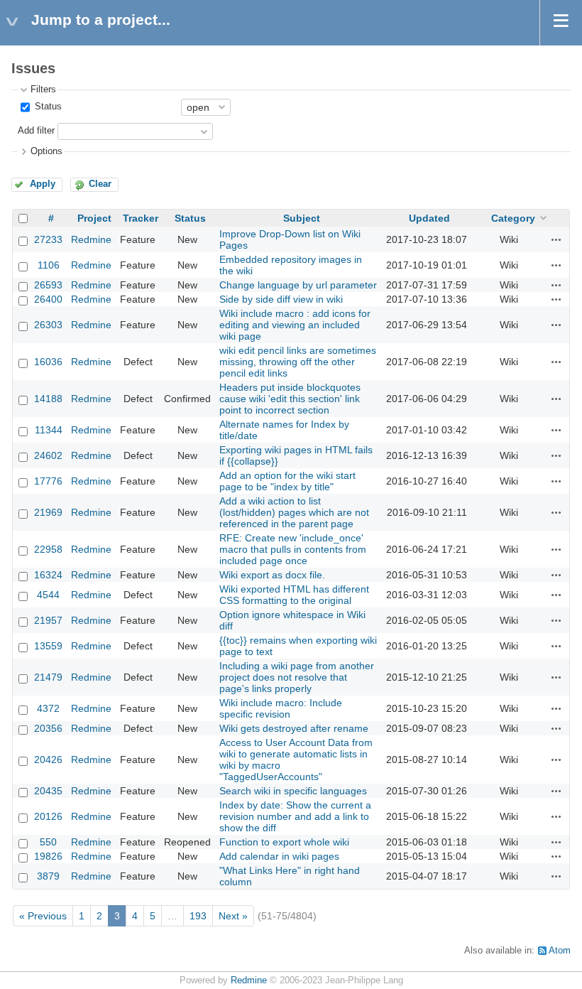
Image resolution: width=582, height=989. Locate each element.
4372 (48, 708)
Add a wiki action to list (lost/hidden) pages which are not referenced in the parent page (294, 512)
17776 (48, 481)
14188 (48, 398)
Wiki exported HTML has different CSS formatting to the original (294, 594)
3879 (48, 876)
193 (198, 916)
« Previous (43, 916)
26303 (48, 324)
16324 (48, 574)
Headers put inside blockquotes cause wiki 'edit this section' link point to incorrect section (290, 399)
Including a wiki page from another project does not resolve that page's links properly (296, 677)
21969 (48, 512)
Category (513, 218)
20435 (48, 790)
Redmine (91, 239)
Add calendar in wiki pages (279, 856)
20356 (48, 728)
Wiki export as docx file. (272, 574)
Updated (429, 218)
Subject (301, 218)
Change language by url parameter (298, 285)
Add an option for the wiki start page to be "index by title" (287, 481)
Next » (233, 916)
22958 (48, 549)
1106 (49, 265)
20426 (48, 759)
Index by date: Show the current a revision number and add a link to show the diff (295, 816)
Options (46, 151)
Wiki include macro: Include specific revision (280, 708)
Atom (560, 951)
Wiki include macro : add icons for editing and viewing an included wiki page (294, 325)
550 (48, 842)
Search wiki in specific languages (293, 790)
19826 (48, 856)
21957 (48, 620)
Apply (42, 184)
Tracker (140, 218)
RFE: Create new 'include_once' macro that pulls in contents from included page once (292, 549)
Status (47, 107)
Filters (43, 89)
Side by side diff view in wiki (281, 299)
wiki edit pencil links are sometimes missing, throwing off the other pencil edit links (297, 362)
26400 (48, 299)
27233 (48, 239)
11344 (48, 430)
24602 (48, 455)
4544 (48, 594)
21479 (48, 677)
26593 (48, 285)
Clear (100, 184)
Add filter (36, 131)
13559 (48, 646)
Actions (556, 239)
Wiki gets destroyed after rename (293, 728)
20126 (48, 816)
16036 (48, 361)
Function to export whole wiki (284, 842)
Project (94, 218)
